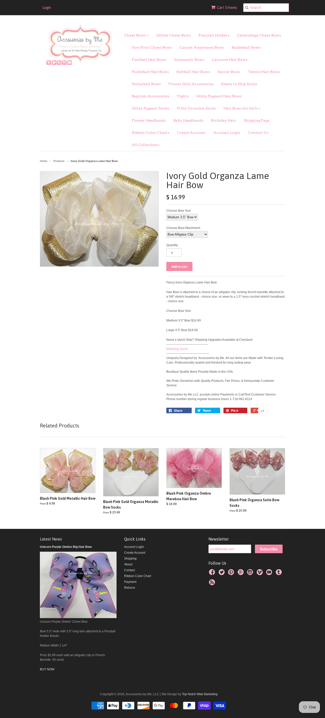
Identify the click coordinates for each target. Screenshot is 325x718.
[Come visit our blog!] (279, 573)
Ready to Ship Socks (239, 84)
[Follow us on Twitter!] (222, 573)
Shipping (130, 558)
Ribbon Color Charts (150, 133)
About (128, 564)
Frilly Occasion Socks (196, 108)
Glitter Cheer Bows (173, 35)
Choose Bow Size (178, 210)
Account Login (226, 133)
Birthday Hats (223, 120)
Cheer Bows (135, 35)
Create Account (191, 133)
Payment (130, 582)
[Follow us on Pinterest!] (232, 573)
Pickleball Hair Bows (150, 72)
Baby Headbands (188, 120)
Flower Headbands (149, 120)
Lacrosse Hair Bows (229, 60)
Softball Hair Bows (193, 72)
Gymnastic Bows (189, 60)
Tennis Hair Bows (264, 72)
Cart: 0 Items (227, 8)
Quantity (172, 245)
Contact (129, 570)
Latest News (51, 539)
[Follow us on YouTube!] (270, 573)
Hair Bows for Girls (240, 108)
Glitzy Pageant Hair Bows (219, 96)
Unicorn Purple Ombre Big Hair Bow (66, 547)
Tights (183, 96)
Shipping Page (256, 120)
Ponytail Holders (214, 35)
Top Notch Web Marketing (199, 694)
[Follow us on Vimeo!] (260, 573)
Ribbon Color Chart (137, 576)
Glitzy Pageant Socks (150, 108)
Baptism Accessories (150, 96)
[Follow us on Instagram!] (251, 573)
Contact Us (258, 133)
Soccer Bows (229, 72)
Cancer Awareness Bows (202, 47)
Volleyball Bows (146, 84)
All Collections (145, 145)
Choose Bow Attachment (183, 228)
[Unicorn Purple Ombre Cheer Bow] (78, 617)
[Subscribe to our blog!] (213, 583)
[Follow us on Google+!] (241, 573)
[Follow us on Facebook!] (213, 573)
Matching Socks (177, 349)
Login (46, 8)
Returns (129, 587)
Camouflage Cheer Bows (259, 35)
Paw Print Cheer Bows (152, 47)
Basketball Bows (246, 47)
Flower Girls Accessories (191, 84)
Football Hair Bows (149, 60)
